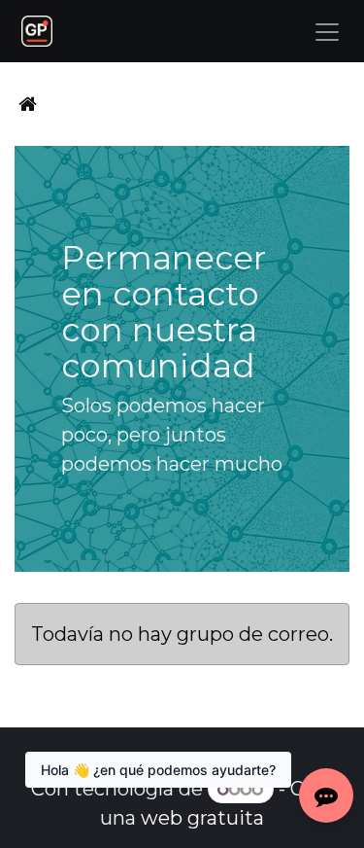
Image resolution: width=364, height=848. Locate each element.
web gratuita (202, 818)
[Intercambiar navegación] (327, 31)
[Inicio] (27, 104)
